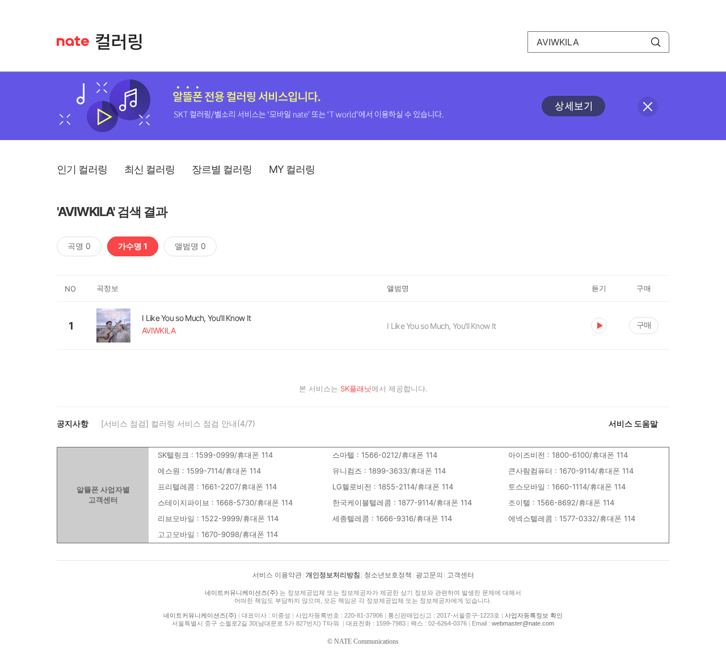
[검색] (656, 42)
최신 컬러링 (149, 169)
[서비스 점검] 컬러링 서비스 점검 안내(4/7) (178, 423)
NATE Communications (366, 641)
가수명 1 (132, 246)
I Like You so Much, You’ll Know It (441, 326)
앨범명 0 (190, 246)
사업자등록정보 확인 (534, 615)
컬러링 (124, 42)
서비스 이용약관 (277, 575)
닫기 (648, 106)
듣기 (599, 325)
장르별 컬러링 (222, 169)
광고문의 (429, 575)
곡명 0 (79, 246)
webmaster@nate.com (523, 623)
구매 (643, 325)
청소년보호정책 (388, 575)
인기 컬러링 (82, 169)
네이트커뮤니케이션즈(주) (241, 592)
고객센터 (460, 575)
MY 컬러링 (292, 169)
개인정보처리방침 (333, 575)
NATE (73, 41)
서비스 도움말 (633, 423)
